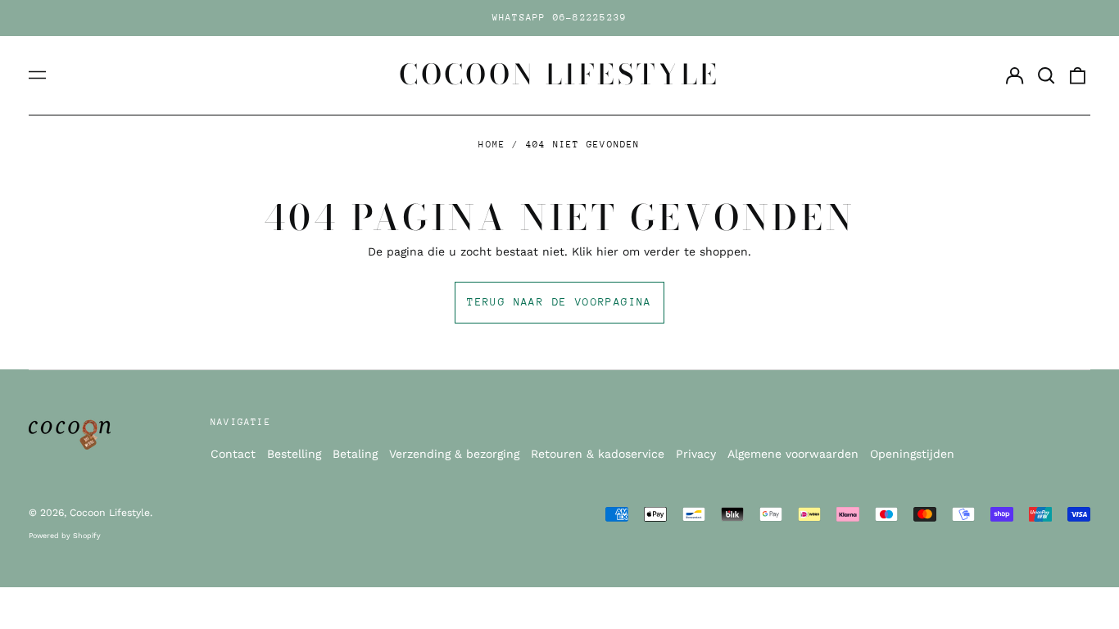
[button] (1046, 75)
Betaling (355, 453)
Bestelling (294, 453)
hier (607, 251)
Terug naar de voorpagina (559, 302)
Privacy (696, 453)
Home (491, 144)
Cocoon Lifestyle (559, 74)
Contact (233, 453)
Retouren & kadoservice (597, 453)
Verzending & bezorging (454, 453)
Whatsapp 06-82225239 (559, 17)
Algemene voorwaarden (793, 453)
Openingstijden (912, 453)
